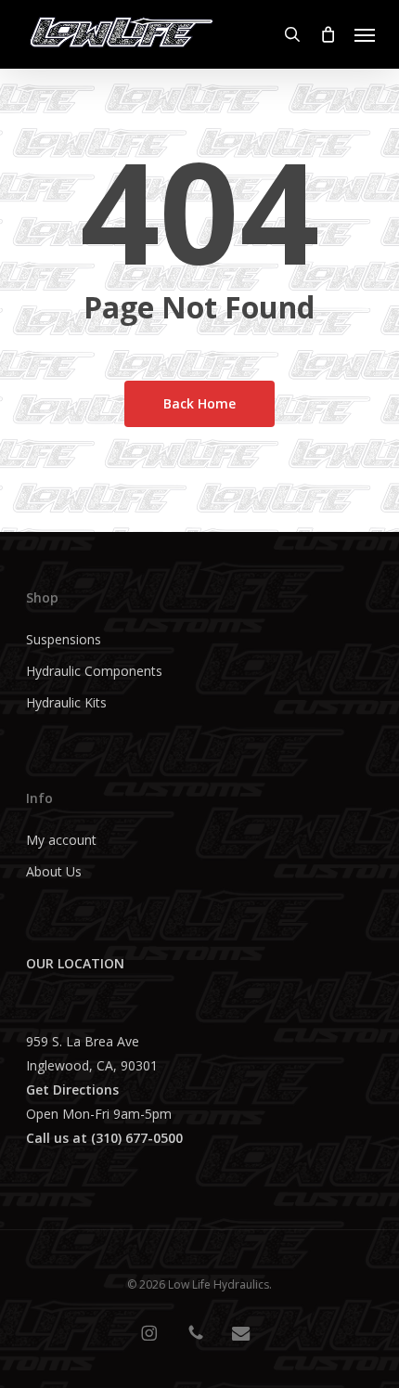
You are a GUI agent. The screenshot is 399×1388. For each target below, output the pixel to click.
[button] (364, 34)
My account (61, 840)
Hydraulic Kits (66, 702)
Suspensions (63, 639)
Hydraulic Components (94, 671)
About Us (54, 871)
